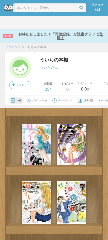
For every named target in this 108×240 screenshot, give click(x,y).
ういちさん (49, 67)
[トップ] (8, 22)
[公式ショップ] (88, 22)
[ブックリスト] (48, 22)
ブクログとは (97, 7)
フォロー (21, 85)
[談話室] (61, 22)
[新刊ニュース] (21, 22)
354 (48, 89)
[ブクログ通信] (74, 22)
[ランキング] (35, 22)
